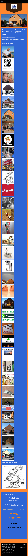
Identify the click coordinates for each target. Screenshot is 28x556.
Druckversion (6, 544)
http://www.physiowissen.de (8, 37)
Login (24, 544)
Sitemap (13, 544)
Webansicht (23, 547)
